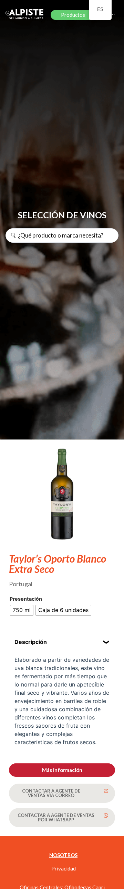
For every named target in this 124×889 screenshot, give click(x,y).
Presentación (26, 599)
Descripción (30, 641)
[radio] (21, 610)
